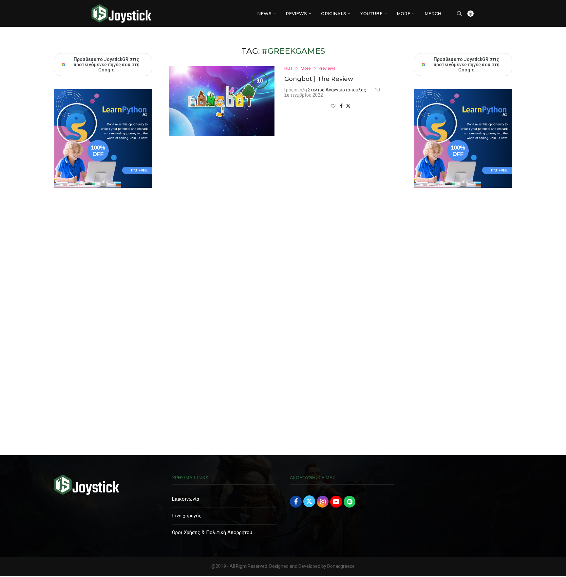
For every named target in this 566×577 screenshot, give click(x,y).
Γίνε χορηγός (186, 516)
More (403, 13)
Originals (333, 13)
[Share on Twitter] (348, 105)
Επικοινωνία (185, 499)
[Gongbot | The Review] (221, 101)
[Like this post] (333, 105)
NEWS (264, 13)
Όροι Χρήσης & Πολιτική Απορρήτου (212, 532)
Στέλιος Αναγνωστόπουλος (337, 89)
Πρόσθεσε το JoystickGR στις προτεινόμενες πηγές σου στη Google (466, 64)
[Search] (459, 13)
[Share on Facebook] (341, 105)
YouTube (371, 13)
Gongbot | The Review (318, 79)
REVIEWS (296, 13)
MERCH (432, 13)
